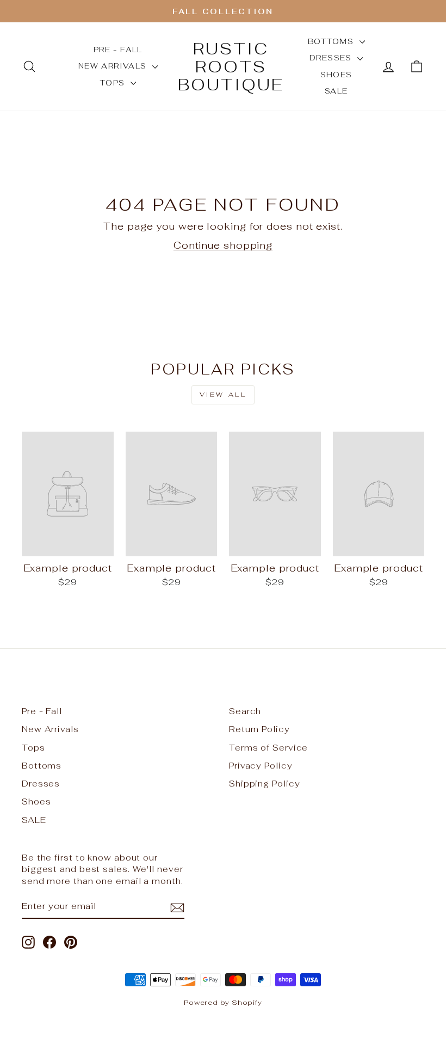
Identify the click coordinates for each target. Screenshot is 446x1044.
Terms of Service (268, 747)
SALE (336, 91)
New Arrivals (114, 66)
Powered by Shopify (223, 1002)
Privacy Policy (261, 765)
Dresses (332, 58)
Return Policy (259, 729)
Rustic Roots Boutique (231, 66)
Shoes (336, 74)
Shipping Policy (264, 783)
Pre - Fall (118, 49)
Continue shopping (223, 245)
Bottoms (332, 41)
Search (245, 711)
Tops (114, 83)
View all (223, 394)
